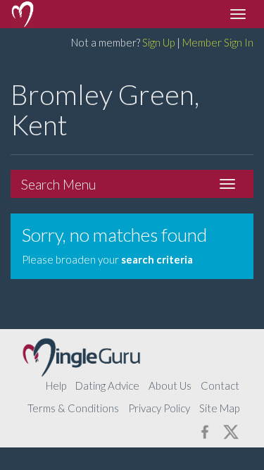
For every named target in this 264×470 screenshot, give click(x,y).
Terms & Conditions (73, 408)
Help (56, 385)
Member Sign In (217, 42)
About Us (170, 385)
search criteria (157, 259)
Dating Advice (107, 385)
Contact (220, 385)
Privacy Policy (159, 408)
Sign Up (158, 42)
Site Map (219, 408)
